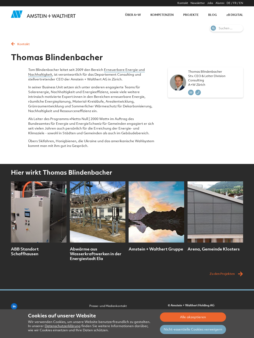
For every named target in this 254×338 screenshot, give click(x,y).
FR (235, 3)
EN (241, 3)
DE (229, 3)
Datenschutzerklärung (63, 326)
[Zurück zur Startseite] (43, 14)
